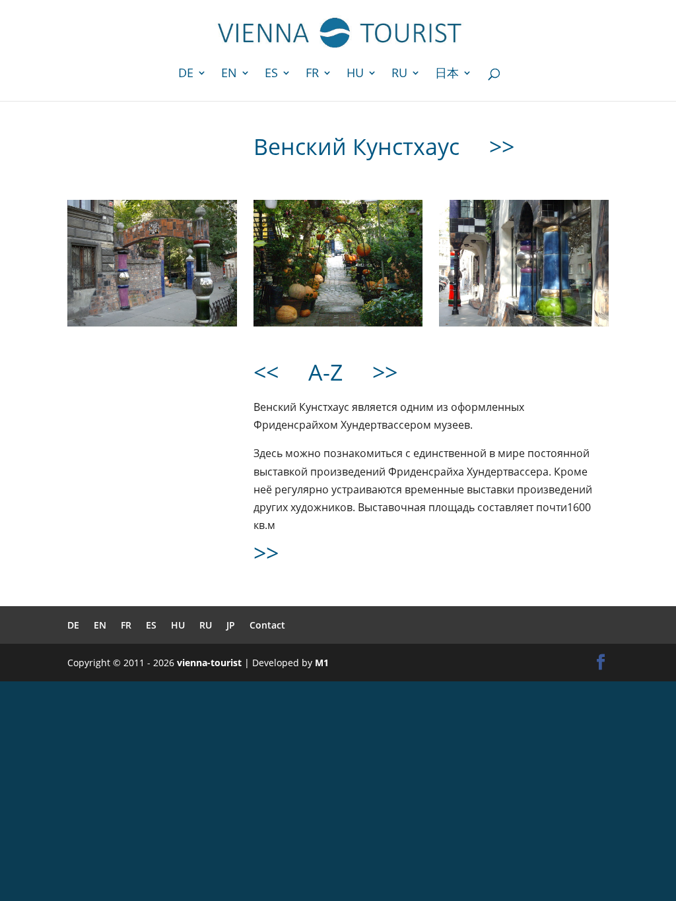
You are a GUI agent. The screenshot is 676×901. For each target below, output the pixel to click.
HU (355, 74)
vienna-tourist (209, 662)
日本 (447, 74)
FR (312, 74)
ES (271, 74)
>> (501, 146)
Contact (267, 625)
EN (229, 74)
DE (185, 74)
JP (230, 625)
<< (266, 372)
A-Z (325, 372)
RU (399, 74)
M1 (322, 662)
